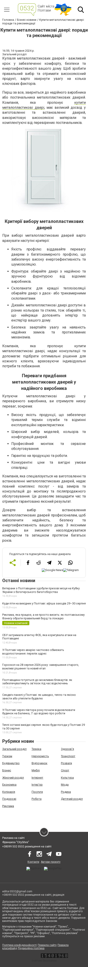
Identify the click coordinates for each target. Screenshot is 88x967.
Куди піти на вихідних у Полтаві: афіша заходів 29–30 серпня (44, 603)
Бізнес (6, 770)
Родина (66, 791)
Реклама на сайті (13, 838)
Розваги (66, 763)
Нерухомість (40, 756)
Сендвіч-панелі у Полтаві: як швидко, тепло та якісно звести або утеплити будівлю (39, 696)
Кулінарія (8, 791)
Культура (67, 777)
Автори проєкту (50, 861)
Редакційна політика (31, 948)
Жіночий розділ (13, 777)
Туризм (7, 756)
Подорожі (9, 798)
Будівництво (11, 763)
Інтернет (37, 777)
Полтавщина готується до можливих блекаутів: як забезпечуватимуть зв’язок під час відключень (37, 681)
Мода (65, 784)
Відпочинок (39, 763)
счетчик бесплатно (44, 960)
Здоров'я (67, 749)
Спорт (65, 770)
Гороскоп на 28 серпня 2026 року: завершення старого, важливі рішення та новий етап (40, 666)
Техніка (36, 749)
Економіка (9, 784)
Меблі (36, 770)
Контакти (33, 861)
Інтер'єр (37, 784)
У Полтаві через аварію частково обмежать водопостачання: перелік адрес (33, 651)
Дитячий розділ (72, 798)
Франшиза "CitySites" (15, 842)
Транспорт (68, 756)
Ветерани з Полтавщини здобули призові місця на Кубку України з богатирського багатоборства (41, 590)
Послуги (37, 791)
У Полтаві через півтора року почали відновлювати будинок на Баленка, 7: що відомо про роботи (38, 711)
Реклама (8, 806)
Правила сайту (47, 945)
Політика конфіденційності (19, 945)
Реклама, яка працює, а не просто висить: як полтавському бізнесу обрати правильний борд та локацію (43, 616)
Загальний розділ (14, 749)
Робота (37, 798)
